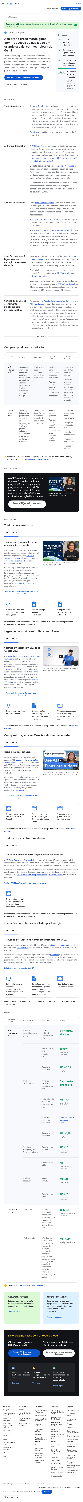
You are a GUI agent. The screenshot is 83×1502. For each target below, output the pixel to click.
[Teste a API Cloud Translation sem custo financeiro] (21, 592)
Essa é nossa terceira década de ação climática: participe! (60, 1487)
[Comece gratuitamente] (71, 8)
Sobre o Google (8, 1484)
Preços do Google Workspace (25, 1419)
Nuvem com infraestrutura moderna (7, 1425)
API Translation (36, 304)
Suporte (53, 1441)
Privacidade (19, 1484)
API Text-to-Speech (66, 284)
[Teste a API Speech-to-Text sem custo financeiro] (21, 694)
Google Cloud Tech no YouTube (73, 1445)
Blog (4, 1456)
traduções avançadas (44, 203)
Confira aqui (35, 132)
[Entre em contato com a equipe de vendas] (59, 1353)
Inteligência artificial (39, 1430)
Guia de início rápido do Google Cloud (56, 1424)
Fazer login (77, 4)
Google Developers (57, 1464)
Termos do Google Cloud (45, 1484)
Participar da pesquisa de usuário (71, 1457)
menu (3, 3)
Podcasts (70, 1427)
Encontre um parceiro (71, 1414)
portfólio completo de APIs (39, 459)
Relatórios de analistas (7, 1448)
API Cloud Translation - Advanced (19, 860)
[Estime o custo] (14, 1311)
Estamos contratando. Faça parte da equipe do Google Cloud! (73, 1464)
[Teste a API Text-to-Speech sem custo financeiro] (21, 797)
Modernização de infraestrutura (41, 1411)
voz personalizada (20, 790)
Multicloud (6, 1430)
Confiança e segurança (7, 1419)
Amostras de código (55, 1445)
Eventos (69, 1424)
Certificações (55, 1460)
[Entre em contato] (51, 8)
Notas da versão (56, 1476)
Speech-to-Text (22, 760)
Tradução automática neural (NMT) (45, 219)
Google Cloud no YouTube (72, 1440)
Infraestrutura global (7, 1434)
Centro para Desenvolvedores (73, 1432)
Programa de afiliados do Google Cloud (57, 1412)
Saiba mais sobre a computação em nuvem (57, 1436)
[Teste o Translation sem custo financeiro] (23, 77)
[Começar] (16, 1383)
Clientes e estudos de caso (9, 1443)
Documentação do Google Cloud (57, 1418)
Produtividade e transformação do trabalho (41, 1439)
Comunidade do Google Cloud (72, 1471)
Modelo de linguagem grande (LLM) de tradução (51, 230)
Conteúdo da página (11, 17)
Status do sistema (57, 1472)
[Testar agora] (58, 1385)
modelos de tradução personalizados (32, 875)
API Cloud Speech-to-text (19, 656)
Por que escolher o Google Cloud (9, 1414)
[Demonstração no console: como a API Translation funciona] (62, 484)
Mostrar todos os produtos (24, 1424)
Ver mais (40, 336)
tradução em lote (25, 583)
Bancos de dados (40, 1415)
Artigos (5, 1453)
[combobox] (11, 1497)
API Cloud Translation (41, 146)
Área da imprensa (73, 1436)
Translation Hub (36, 1285)
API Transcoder (64, 273)
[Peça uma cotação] (54, 1317)
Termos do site (30, 1484)
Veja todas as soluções (39, 1461)
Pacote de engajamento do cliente (59, 301)
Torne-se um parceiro (71, 1420)
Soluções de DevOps (39, 1449)
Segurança (38, 1434)
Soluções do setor (41, 1445)
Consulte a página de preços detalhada (67, 1120)
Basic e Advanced (66, 166)
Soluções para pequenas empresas (40, 1455)
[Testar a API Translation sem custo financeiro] (27, 504)
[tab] (11, 532)
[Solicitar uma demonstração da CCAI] (19, 968)
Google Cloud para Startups (57, 1468)
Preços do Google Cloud (25, 1414)
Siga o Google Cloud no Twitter (72, 1451)
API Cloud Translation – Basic (17, 561)
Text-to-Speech (10, 763)
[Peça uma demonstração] (17, 84)
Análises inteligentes (39, 1425)
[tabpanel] (41, 583)
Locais (5, 1439)
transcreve (8, 669)
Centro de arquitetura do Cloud (56, 1451)
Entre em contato (73, 1410)
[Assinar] (47, 1491)
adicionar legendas (38, 276)
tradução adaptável (40, 106)
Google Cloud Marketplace (55, 1430)
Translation (34, 760)
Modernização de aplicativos (41, 1420)
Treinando (54, 1457)
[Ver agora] (36, 1383)
